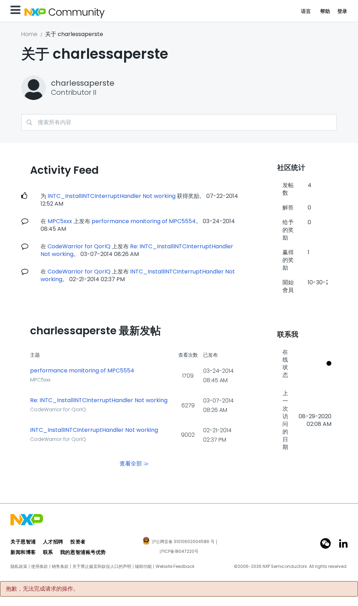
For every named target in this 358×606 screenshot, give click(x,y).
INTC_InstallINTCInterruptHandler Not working (112, 196)
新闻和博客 (23, 552)
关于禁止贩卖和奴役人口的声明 (101, 566)
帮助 (325, 11)
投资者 (78, 541)
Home (29, 34)
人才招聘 (53, 541)
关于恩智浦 (23, 541)
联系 (48, 552)
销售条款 (60, 566)
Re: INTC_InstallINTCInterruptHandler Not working (98, 400)
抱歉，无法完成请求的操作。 (42, 589)
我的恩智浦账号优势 (83, 552)
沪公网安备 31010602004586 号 (183, 542)
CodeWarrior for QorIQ (79, 246)
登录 (342, 11)
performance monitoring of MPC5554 (144, 221)
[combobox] (179, 122)
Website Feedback (175, 566)
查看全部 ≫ (134, 463)
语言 (306, 11)
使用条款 (39, 566)
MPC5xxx (60, 221)
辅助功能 (143, 566)
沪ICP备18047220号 (179, 551)
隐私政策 (18, 566)
